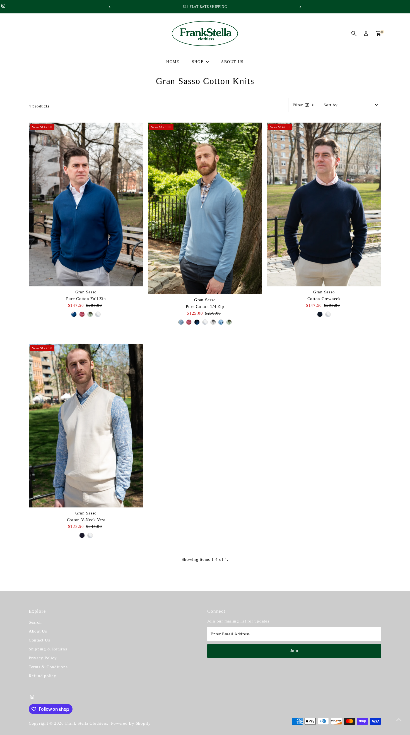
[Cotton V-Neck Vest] (86, 425)
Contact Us (39, 640)
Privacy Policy (43, 658)
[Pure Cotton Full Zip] (86, 204)
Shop (198, 62)
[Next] (300, 7)
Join (294, 650)
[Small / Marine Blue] (74, 314)
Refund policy (42, 676)
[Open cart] (378, 33)
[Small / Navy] (320, 314)
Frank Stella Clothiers (86, 723)
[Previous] (110, 7)
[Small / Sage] (90, 314)
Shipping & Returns (48, 649)
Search (35, 622)
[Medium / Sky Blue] (221, 322)
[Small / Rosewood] (82, 314)
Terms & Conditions (48, 667)
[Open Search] (353, 33)
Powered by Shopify (131, 723)
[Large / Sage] (229, 322)
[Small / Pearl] (213, 322)
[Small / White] (98, 314)
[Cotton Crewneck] (324, 204)
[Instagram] (3, 6)
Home (172, 62)
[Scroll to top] (398, 719)
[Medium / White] (90, 535)
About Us (232, 62)
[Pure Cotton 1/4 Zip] (205, 208)
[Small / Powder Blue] (181, 322)
